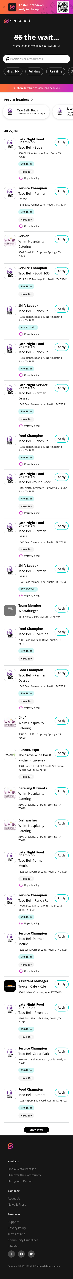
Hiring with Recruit (20, 1181)
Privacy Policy (17, 1228)
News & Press (17, 1204)
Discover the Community (24, 1175)
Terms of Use (16, 1234)
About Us (14, 1198)
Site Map (13, 1246)
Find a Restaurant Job (22, 1169)
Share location (25, 88)
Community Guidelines (23, 1240)
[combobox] (36, 59)
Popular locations (17, 100)
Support (13, 1222)
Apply (62, 142)
